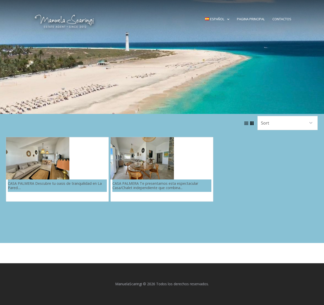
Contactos (281, 19)
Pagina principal (251, 19)
